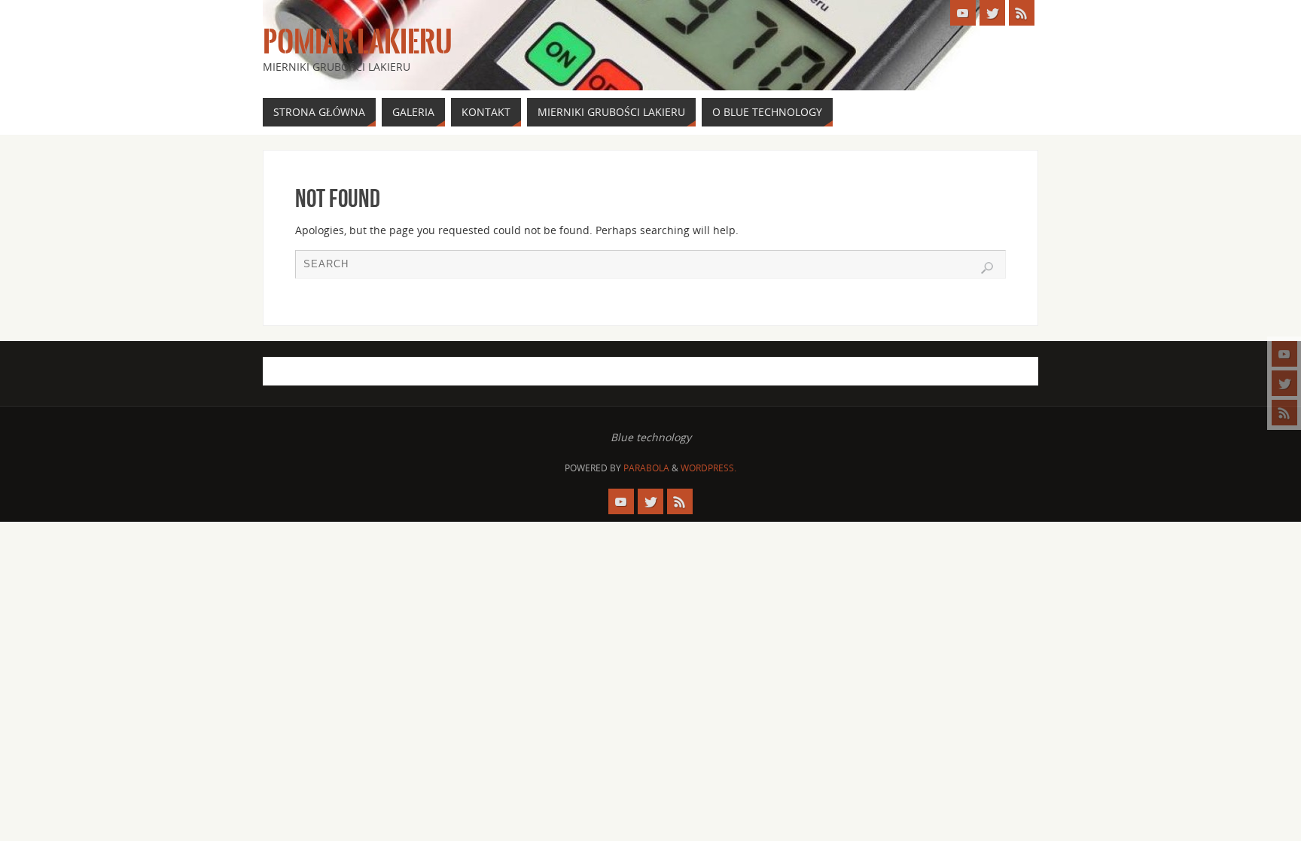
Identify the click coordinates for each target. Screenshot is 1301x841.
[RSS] (1284, 412)
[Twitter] (1284, 383)
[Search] (987, 268)
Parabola (646, 468)
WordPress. (708, 468)
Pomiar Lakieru (357, 42)
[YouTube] (1284, 354)
